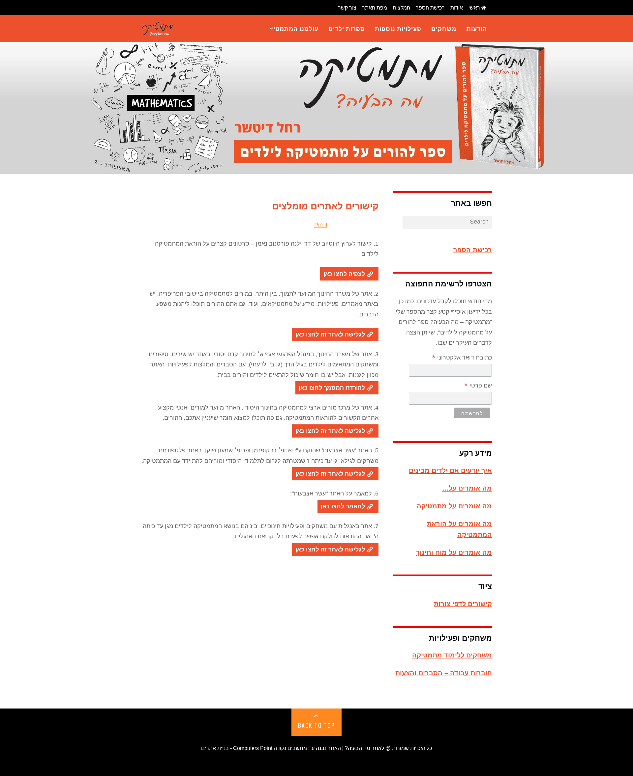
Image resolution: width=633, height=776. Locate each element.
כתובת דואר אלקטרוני (462, 358)
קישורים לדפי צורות (463, 603)
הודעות (477, 28)
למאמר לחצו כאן (344, 506)
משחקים (444, 28)
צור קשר (347, 8)
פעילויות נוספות (398, 28)
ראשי (474, 8)
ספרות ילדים (346, 28)
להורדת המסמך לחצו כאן (333, 388)
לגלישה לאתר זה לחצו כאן (331, 334)
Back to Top (316, 725)
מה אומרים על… (467, 488)
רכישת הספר (430, 8)
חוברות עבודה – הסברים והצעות (443, 673)
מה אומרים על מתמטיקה (454, 506)
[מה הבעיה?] (157, 28)
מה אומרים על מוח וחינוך (454, 552)
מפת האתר (374, 8)
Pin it (320, 225)
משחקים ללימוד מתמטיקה (452, 655)
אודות (456, 8)
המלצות (401, 8)
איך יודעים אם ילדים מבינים (450, 470)
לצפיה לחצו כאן (345, 274)
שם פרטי (478, 386)
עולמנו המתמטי (295, 28)
